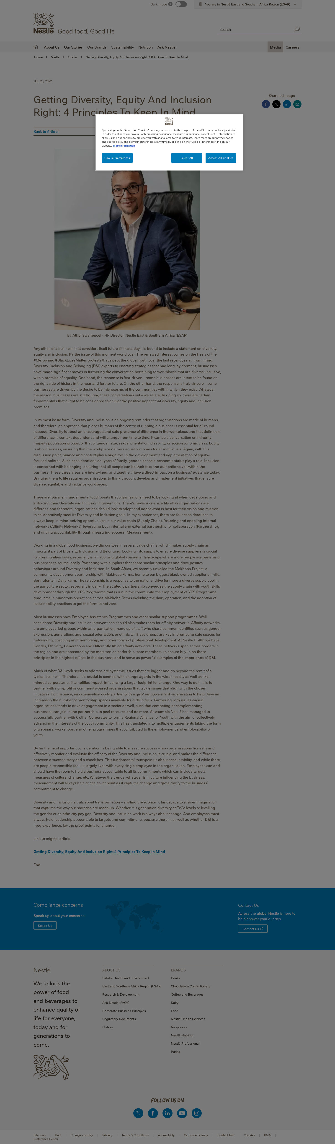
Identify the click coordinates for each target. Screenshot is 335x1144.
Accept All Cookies (220, 158)
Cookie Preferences (117, 158)
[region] (169, 142)
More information (124, 145)
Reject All (186, 158)
